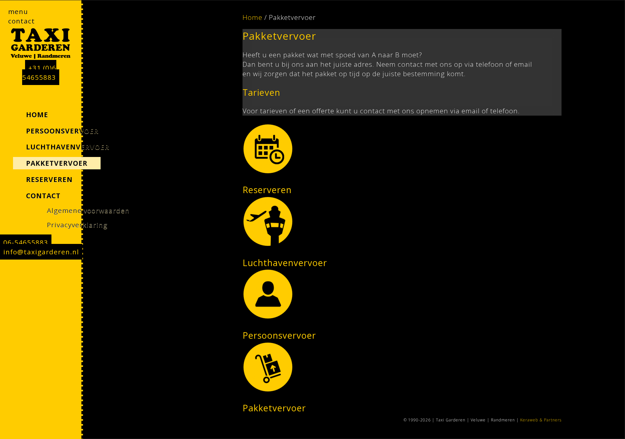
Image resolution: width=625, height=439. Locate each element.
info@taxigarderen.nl (41, 251)
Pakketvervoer (274, 408)
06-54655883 (25, 242)
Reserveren (267, 190)
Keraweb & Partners (541, 420)
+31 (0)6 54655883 (39, 72)
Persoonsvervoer (279, 335)
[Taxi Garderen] (40, 44)
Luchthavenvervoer (285, 263)
